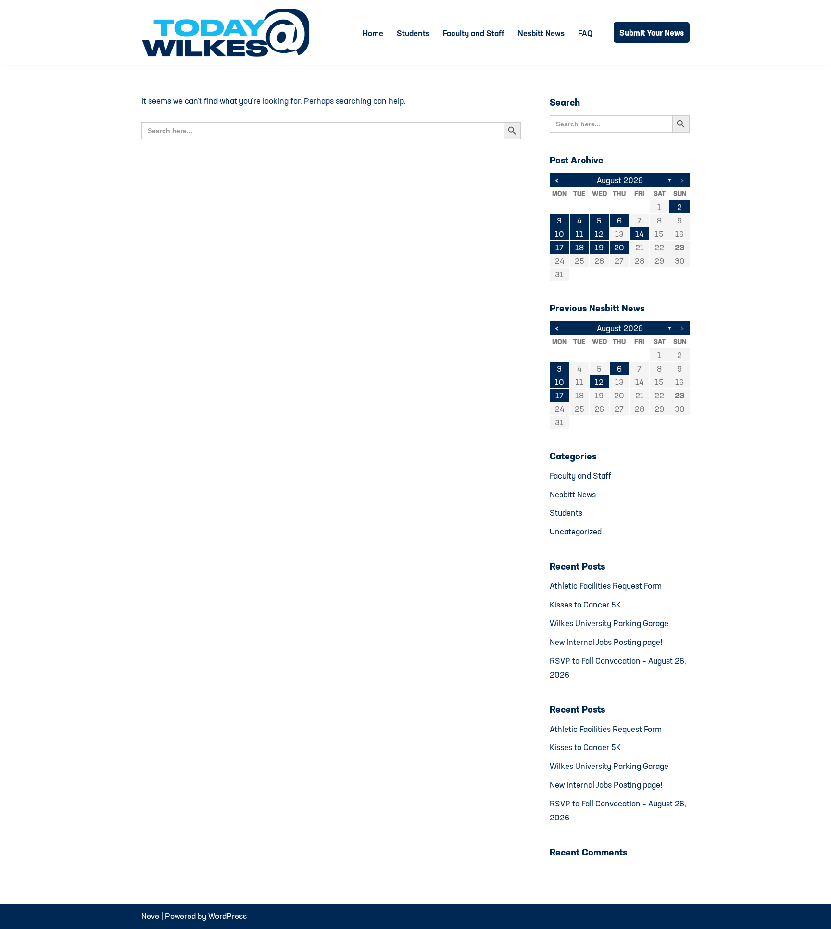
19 (599, 247)
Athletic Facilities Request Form (606, 586)
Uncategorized (576, 531)
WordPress (227, 916)
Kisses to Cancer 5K (585, 604)
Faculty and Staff (473, 33)
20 (619, 247)
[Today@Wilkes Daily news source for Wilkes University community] (228, 33)
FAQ (585, 33)
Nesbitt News (541, 33)
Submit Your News (651, 32)
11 (579, 234)
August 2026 (620, 180)
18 (579, 247)
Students (413, 33)
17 (559, 247)
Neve (150, 916)
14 (639, 234)
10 (559, 234)
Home (373, 33)
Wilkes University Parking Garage (609, 623)
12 (599, 234)
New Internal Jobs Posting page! (606, 642)
